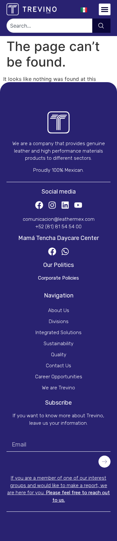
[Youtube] (78, 205)
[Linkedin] (65, 205)
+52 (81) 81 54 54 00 (58, 227)
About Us (58, 310)
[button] (104, 9)
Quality (58, 355)
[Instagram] (52, 205)
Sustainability (58, 343)
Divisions (59, 321)
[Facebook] (39, 205)
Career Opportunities (58, 377)
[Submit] (104, 461)
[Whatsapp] (65, 251)
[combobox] (49, 26)
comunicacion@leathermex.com (59, 219)
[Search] (101, 26)
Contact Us (58, 366)
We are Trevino (58, 388)
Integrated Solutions (58, 332)
